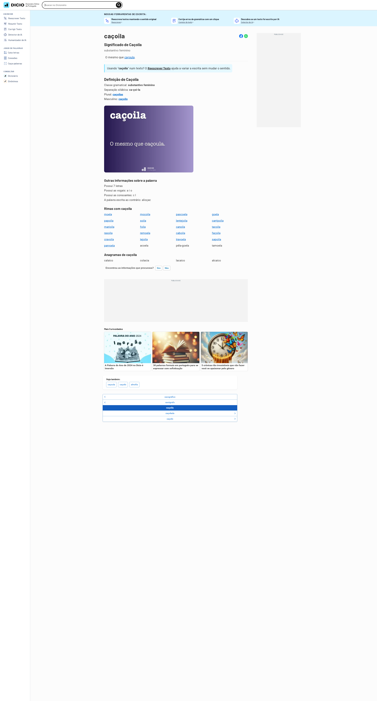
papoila (108, 220)
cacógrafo (170, 402)
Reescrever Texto (159, 68)
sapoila (216, 239)
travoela (181, 239)
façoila (216, 233)
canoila (180, 227)
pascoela (181, 214)
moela (108, 214)
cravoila (109, 239)
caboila (180, 233)
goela (215, 214)
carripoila (218, 220)
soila (143, 220)
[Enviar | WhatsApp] (246, 36)
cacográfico (169, 397)
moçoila (145, 214)
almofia (134, 384)
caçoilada (170, 413)
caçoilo (123, 99)
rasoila (108, 233)
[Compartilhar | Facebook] (241, 36)
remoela (145, 233)
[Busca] (118, 5)
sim (159, 268)
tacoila (216, 227)
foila (143, 227)
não (167, 268)
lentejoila (181, 220)
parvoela (109, 245)
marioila (109, 227)
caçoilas (118, 94)
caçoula (129, 57)
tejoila (144, 239)
